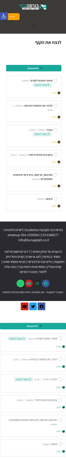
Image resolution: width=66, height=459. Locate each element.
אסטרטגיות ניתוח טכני (31, 267)
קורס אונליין (54, 267)
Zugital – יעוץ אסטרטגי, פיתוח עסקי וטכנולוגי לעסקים (28, 292)
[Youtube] (29, 283)
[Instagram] (37, 283)
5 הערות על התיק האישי (47, 251)
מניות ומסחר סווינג (14, 262)
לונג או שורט (33, 256)
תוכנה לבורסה (28, 272)
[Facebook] (46, 283)
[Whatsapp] (20, 283)
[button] (4, 16)
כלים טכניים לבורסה (39, 262)
